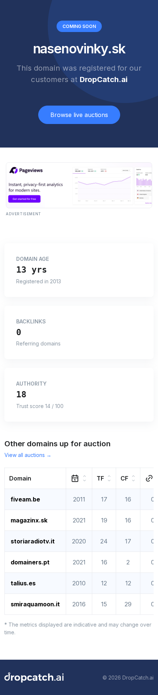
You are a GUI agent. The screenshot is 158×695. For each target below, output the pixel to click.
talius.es (23, 583)
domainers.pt (30, 562)
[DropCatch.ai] (34, 677)
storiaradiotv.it (33, 541)
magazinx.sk (29, 520)
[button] (35, 478)
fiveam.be (25, 499)
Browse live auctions (79, 114)
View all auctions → (27, 455)
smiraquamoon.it (35, 604)
